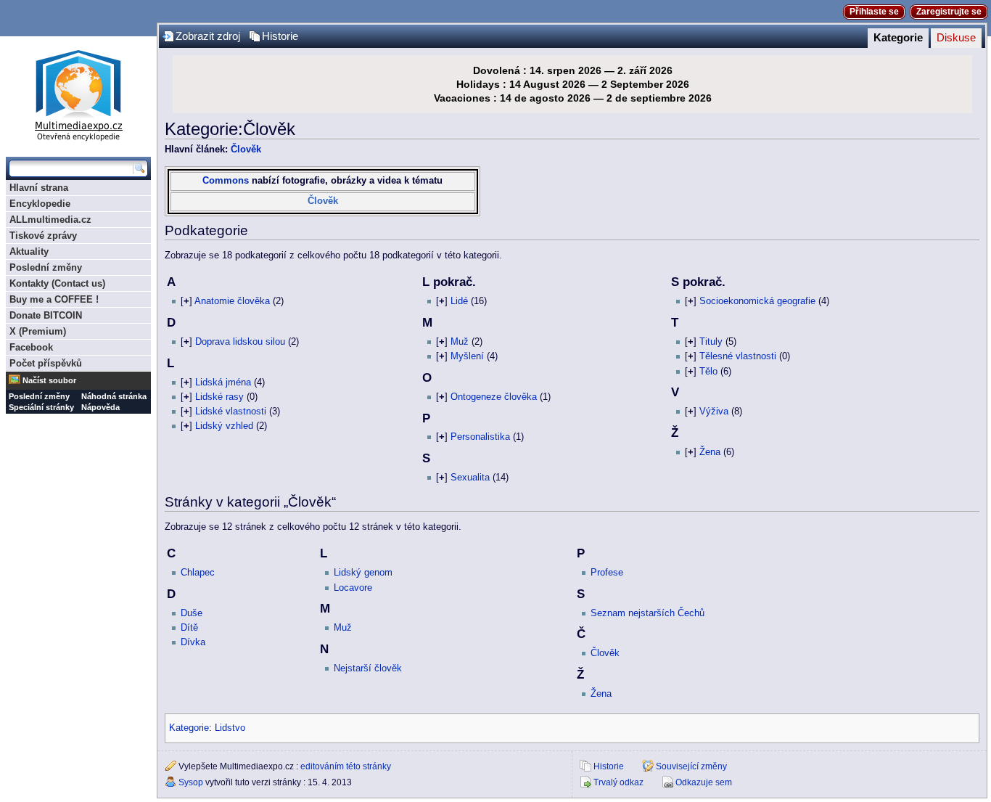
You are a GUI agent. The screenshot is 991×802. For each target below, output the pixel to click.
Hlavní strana (38, 187)
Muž (460, 342)
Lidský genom (363, 573)
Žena (709, 452)
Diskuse (956, 38)
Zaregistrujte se (949, 12)
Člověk (246, 149)
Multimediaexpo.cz (78, 93)
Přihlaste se (874, 12)
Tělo (708, 372)
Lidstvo (230, 728)
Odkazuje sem (703, 782)
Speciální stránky (41, 407)
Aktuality (29, 251)
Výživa (713, 411)
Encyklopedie (39, 203)
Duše (191, 613)
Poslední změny (45, 267)
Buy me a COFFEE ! (54, 299)
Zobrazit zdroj (208, 36)
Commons (225, 181)
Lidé (459, 301)
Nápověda (100, 407)
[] (186, 301)
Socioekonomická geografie (757, 301)
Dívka (193, 642)
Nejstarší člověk (368, 668)
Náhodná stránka (114, 396)
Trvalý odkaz (618, 782)
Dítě (189, 628)
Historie (280, 36)
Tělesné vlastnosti (737, 356)
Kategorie (898, 38)
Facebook (31, 347)
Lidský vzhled (224, 426)
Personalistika (480, 437)
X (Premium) (37, 331)
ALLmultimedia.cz (50, 219)
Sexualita (470, 477)
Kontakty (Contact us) (57, 283)
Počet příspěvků (45, 363)
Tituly (711, 342)
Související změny (691, 766)
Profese (607, 573)
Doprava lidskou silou (240, 342)
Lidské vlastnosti (230, 411)
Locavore (353, 588)
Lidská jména (223, 382)
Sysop (190, 782)
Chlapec (198, 573)
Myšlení (467, 356)
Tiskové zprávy (43, 235)
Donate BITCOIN (45, 315)
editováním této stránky (345, 766)
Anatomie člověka (232, 301)
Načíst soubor (49, 380)
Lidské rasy (219, 397)
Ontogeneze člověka (494, 397)
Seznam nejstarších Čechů (647, 613)
